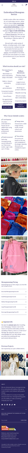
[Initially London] (14, 5)
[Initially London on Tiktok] (12, 405)
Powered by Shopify (6, 447)
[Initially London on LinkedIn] (7, 405)
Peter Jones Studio (18, 23)
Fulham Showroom (11, 34)
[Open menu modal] (2, 5)
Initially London (13, 444)
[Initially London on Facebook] (2, 405)
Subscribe (24, 420)
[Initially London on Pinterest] (10, 405)
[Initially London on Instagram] (5, 405)
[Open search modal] (22, 5)
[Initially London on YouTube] (15, 405)
